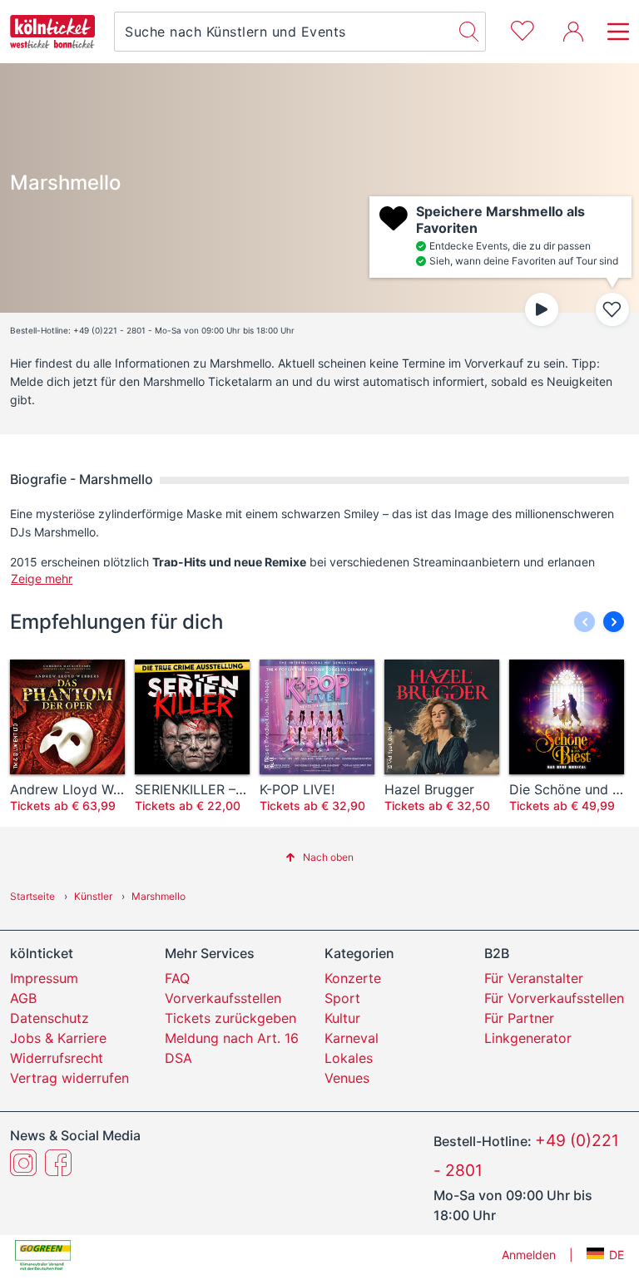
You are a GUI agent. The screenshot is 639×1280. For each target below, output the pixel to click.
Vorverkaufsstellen (223, 998)
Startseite (32, 896)
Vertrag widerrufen (69, 1078)
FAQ (177, 978)
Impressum (44, 978)
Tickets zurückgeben (230, 1018)
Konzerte (352, 978)
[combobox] (284, 31)
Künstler (93, 896)
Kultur (342, 1018)
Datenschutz (49, 1018)
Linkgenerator (528, 1038)
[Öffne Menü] (613, 32)
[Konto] (573, 32)
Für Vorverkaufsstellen (554, 998)
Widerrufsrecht (56, 1058)
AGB (23, 998)
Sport (342, 998)
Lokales (348, 1058)
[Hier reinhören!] (541, 309)
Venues (346, 1078)
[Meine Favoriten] (522, 29)
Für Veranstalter (533, 978)
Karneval (351, 1038)
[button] (613, 621)
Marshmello (158, 896)
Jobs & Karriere (58, 1038)
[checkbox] (612, 309)
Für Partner (519, 1018)
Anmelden (529, 1255)
